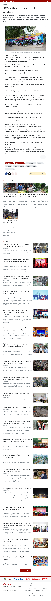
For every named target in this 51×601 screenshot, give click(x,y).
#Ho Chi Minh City (9, 163)
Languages (27, 585)
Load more (25, 570)
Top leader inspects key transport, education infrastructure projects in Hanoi (16, 345)
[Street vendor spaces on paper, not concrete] (10, 214)
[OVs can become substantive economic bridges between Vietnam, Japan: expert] (40, 474)
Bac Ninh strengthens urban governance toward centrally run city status (15, 379)
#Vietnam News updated (19, 166)
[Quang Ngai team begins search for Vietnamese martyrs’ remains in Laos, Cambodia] (40, 443)
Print (12, 173)
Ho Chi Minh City (10, 169)
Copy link (16, 173)
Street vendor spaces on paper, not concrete (10, 221)
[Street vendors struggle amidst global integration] (10, 188)
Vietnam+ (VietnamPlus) (12, 1)
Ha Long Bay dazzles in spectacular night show (17, 489)
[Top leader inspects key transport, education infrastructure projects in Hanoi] (40, 348)
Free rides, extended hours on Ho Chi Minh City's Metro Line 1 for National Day (16, 245)
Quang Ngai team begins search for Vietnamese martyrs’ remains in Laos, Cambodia (17, 440)
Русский (44, 1)
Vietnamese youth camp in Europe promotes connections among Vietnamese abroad (16, 260)
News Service (36, 585)
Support (46, 583)
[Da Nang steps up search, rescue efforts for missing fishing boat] (40, 295)
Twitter (9, 173)
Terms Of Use (38, 583)
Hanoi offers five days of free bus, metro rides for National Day (17, 456)
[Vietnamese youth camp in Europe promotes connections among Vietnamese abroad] (40, 263)
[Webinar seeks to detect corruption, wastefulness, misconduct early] (40, 511)
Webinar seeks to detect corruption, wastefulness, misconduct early (14, 508)
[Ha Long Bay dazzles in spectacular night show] (40, 493)
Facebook (6, 173)
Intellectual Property (31, 583)
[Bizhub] (6, 579)
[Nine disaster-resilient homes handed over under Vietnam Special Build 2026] (40, 314)
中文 (40, 1)
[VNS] (14, 579)
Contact (49, 585)
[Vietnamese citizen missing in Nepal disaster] (40, 411)
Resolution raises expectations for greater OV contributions (17, 540)
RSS (43, 583)
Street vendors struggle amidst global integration (10, 195)
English (29, 1)
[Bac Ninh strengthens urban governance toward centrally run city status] (40, 382)
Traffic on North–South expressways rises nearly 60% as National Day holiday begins (16, 278)
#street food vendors (19, 163)
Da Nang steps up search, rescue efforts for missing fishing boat (16, 292)
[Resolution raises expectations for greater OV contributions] (40, 543)
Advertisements (43, 585)
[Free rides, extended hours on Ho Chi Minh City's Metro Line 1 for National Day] (40, 248)
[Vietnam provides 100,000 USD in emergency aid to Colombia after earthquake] (40, 365)
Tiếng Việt (25, 1)
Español (37, 1)
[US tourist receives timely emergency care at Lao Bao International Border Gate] (40, 425)
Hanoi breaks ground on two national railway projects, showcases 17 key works (16, 329)
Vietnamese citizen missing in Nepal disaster (16, 407)
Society (5, 4)
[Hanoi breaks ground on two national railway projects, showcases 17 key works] (40, 332)
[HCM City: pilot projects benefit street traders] (25, 188)
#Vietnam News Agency (31, 166)
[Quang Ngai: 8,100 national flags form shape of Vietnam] (40, 561)
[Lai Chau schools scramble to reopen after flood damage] (40, 398)
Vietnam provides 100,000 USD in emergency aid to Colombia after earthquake (17, 362)
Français (33, 1)
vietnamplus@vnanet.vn (32, 593)
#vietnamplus (8, 166)
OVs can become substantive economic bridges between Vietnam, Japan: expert (17, 471)
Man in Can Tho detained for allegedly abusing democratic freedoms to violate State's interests (17, 524)
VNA (31, 585)
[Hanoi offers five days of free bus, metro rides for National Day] (40, 459)
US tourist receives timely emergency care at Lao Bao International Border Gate (16, 422)
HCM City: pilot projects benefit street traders (25, 195)
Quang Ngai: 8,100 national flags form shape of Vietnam (17, 558)
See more (7, 241)
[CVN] (23, 579)
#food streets (40, 163)
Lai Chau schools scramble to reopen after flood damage (16, 395)
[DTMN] (31, 579)
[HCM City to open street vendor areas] (40, 188)
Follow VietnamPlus (34, 173)
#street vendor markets (30, 163)
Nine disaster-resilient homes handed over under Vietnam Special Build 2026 (16, 311)
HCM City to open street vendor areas (40, 195)
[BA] (40, 579)
